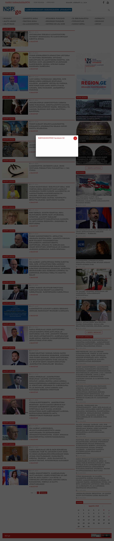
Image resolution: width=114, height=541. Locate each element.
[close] (75, 138)
